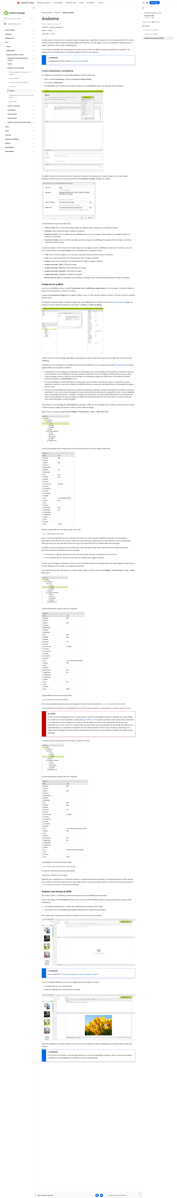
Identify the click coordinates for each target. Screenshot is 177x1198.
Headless (7, 143)
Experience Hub (9, 38)
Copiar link (156, 22)
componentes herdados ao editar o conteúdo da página (79, 974)
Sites (6, 42)
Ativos (7, 127)
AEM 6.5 (57, 12)
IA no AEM (8, 135)
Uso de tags (12, 86)
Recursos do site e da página (15, 68)
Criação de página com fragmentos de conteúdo (20, 73)
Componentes (120, 365)
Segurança (8, 34)
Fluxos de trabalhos (14, 106)
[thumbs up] (97, 1195)
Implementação (9, 147)
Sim (147, 17)
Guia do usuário (68, 12)
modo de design (118, 302)
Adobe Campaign (12, 118)
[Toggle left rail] (34, 8)
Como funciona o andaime (150, 30)
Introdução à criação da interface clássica (18, 59)
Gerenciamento (9, 151)
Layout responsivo (14, 78)
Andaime (11, 91)
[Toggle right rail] (143, 8)
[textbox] (18, 18)
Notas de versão (10, 30)
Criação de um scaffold (150, 34)
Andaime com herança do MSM (153, 38)
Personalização (12, 114)
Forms (7, 131)
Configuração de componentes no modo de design (21, 96)
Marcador (148, 22)
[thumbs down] (101, 1195)
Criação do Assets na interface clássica (19, 122)
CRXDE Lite (90, 720)
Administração (10, 50)
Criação (50, 30)
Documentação (47, 12)
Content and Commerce (12, 139)
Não (153, 17)
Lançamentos (11, 110)
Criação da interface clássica (15, 54)
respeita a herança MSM (80, 61)
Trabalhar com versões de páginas (18, 82)
